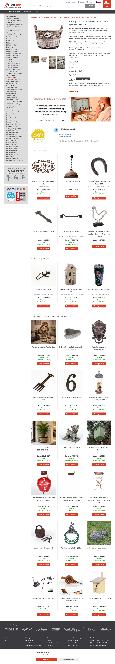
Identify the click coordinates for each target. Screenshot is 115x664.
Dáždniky (9, 59)
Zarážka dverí (10, 156)
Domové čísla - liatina (12, 27)
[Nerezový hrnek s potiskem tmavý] (99, 287)
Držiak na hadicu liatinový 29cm (71, 548)
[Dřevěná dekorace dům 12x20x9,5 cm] (71, 287)
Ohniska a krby (10, 96)
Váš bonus (92, 2)
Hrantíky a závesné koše (13, 128)
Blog (5, 640)
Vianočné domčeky (12, 134)
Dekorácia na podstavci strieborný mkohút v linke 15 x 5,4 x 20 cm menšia (99, 233)
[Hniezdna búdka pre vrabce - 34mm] (99, 445)
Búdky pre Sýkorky (11, 43)
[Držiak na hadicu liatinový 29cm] (71, 546)
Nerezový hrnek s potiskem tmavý (99, 289)
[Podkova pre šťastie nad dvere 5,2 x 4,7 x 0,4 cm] (99, 179)
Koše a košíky (10, 85)
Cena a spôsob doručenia (33, 645)
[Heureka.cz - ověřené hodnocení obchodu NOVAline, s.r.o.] (10, 201)
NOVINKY (27, 12)
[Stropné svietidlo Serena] (71, 179)
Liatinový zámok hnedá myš (43, 548)
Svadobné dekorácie (12, 122)
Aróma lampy (10, 39)
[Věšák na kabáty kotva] (43, 287)
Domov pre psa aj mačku (13, 63)
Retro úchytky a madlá (12, 112)
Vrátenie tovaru (30, 643)
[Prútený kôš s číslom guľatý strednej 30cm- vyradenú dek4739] (48, 53)
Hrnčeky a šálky (11, 77)
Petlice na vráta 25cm (71, 231)
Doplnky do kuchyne (12, 67)
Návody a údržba (30, 638)
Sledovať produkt (83, 79)
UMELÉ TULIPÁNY (12, 130)
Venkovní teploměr (11, 140)
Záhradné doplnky (11, 148)
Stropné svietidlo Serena (71, 181)
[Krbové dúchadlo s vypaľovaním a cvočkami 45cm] (71, 596)
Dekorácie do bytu (11, 51)
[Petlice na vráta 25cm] (71, 229)
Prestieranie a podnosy (13, 104)
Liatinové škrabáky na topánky (15, 90)
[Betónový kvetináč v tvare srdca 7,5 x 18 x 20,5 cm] (71, 345)
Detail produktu (43, 198)
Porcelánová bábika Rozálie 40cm (43, 347)
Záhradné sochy (11, 152)
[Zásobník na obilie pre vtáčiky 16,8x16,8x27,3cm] (99, 395)
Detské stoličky (10, 61)
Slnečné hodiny (10, 114)
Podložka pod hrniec (12, 100)
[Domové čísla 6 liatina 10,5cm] (71, 395)
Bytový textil (9, 47)
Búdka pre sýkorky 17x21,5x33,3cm (99, 598)
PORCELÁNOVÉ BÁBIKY (14, 102)
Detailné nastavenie (68, 659)
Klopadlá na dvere (11, 83)
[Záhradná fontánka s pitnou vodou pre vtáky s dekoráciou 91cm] (71, 495)
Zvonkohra (9, 29)
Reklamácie (29, 640)
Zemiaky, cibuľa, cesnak (13, 69)
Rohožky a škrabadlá (12, 19)
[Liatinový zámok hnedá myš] (43, 546)
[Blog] (36, 12)
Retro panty (9, 110)
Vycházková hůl (11, 144)
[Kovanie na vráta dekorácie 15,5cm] (43, 229)
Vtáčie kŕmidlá (10, 23)
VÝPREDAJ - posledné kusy (14, 35)
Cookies (49, 648)
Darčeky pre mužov (12, 49)
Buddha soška (10, 41)
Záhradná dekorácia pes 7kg (71, 447)
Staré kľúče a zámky (12, 118)
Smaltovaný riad (11, 116)
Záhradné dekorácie (12, 146)
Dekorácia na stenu (12, 55)
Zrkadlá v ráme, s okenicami (14, 160)
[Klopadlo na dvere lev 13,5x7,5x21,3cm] (99, 345)
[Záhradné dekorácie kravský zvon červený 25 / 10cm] (43, 495)
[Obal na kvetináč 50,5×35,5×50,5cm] (43, 445)
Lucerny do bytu (11, 92)
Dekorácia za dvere (12, 57)
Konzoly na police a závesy (14, 25)
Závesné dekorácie (12, 158)
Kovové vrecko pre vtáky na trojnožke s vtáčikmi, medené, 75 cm (99, 500)
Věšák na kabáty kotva (43, 289)
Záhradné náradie (11, 150)
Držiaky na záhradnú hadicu (14, 73)
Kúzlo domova (35, 17)
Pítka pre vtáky (10, 33)
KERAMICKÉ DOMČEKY (13, 81)
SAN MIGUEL (10, 108)
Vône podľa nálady (11, 142)
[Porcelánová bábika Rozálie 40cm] (43, 345)
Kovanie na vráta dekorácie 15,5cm (43, 231)
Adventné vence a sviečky (14, 136)
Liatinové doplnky (11, 87)
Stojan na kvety (10, 120)
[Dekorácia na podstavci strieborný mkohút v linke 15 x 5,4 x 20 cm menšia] (99, 229)
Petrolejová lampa (11, 98)
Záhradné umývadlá (12, 154)
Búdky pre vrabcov (11, 45)
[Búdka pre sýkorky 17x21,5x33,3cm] (99, 596)
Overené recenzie (52, 638)
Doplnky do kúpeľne (12, 65)
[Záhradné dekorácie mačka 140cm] (43, 596)
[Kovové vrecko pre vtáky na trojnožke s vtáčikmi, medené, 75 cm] (99, 495)
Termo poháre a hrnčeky (13, 126)
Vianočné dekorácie (12, 132)
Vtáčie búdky (10, 106)
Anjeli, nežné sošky (12, 37)
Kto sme (27, 648)
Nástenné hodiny (11, 94)
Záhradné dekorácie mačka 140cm (43, 598)
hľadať (90, 6)
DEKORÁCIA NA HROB (13, 21)
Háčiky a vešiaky (11, 75)
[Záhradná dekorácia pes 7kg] (71, 445)
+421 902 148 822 (70, 2)
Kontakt (82, 2)
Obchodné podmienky (54, 643)
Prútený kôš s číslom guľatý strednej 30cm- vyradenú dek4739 (77, 17)
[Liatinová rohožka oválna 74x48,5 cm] (43, 179)
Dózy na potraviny (11, 71)
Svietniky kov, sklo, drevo (13, 124)
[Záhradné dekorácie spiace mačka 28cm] (99, 546)
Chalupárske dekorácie (13, 79)
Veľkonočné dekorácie (13, 138)
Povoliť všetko (46, 659)
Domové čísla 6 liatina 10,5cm (71, 397)
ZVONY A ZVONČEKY (13, 31)
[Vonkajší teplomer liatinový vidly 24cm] (43, 395)
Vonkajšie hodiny (11, 17)
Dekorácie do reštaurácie (13, 53)
